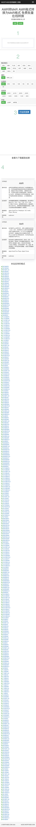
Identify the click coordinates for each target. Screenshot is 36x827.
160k (13, 84)
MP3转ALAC (6, 285)
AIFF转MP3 (6, 493)
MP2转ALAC (6, 814)
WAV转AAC (6, 297)
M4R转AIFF (6, 433)
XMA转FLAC (6, 723)
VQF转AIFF (6, 710)
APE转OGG (6, 651)
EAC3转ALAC (6, 613)
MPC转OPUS (6, 759)
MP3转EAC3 (6, 288)
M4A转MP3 (6, 392)
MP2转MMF (6, 813)
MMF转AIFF (6, 534)
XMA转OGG (6, 727)
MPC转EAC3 (6, 767)
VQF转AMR (6, 715)
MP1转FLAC (6, 774)
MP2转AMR (6, 816)
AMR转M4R (6, 579)
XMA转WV (5, 744)
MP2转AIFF (6, 811)
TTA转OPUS (6, 683)
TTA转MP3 (6, 670)
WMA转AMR (6, 463)
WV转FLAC (6, 623)
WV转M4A (5, 628)
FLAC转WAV (6, 318)
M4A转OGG (6, 399)
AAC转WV (5, 365)
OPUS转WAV (6, 470)
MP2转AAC (6, 801)
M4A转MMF (6, 409)
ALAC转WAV (6, 545)
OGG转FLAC (6, 370)
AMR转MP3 (6, 569)
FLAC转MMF (6, 333)
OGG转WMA (6, 379)
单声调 (15, 102)
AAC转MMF (6, 359)
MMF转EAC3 (6, 540)
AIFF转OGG (6, 500)
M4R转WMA (6, 429)
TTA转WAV (6, 671)
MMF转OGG (6, 525)
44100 (14, 93)
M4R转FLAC (6, 421)
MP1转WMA (6, 782)
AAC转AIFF (6, 357)
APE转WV (5, 668)
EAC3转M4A (6, 602)
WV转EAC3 (6, 641)
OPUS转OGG (6, 475)
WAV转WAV (6, 293)
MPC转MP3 (6, 745)
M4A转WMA (6, 404)
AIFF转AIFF (6, 508)
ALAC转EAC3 (6, 565)
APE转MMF (6, 661)
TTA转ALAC (6, 688)
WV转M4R (5, 629)
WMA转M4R (6, 453)
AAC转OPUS (6, 355)
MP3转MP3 (6, 266)
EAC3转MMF (6, 611)
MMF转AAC (6, 523)
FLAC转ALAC (6, 335)
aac (3, 77)
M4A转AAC (6, 397)
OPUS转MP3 (6, 468)
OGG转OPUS (6, 381)
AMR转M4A (6, 577)
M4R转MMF (6, 434)
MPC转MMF (6, 762)
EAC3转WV (6, 618)
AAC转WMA (6, 354)
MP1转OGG (6, 777)
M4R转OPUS (6, 431)
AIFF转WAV (6, 495)
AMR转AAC (6, 574)
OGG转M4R (6, 377)
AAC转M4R (6, 352)
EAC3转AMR (6, 614)
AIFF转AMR (6, 513)
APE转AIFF (6, 660)
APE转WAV (6, 646)
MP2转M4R (6, 806)
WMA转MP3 (6, 443)
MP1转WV (5, 794)
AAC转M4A (6, 350)
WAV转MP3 (6, 291)
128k (18, 84)
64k (32, 84)
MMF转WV (6, 542)
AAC (19, 65)
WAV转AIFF (6, 307)
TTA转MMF (6, 686)
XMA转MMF (6, 737)
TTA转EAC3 (6, 692)
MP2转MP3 (6, 796)
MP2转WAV (6, 797)
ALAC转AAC (6, 549)
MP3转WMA (6, 278)
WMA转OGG (6, 449)
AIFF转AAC (6, 498)
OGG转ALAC (6, 386)
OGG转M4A (6, 376)
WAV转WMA (6, 303)
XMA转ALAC (6, 739)
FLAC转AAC (6, 322)
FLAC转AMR (6, 337)
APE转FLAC (6, 648)
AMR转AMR (6, 589)
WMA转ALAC (6, 461)
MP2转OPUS (6, 809)
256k (8, 84)
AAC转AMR (6, 362)
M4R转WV (5, 441)
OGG (24, 65)
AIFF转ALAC (6, 512)
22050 (4, 96)
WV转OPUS (6, 633)
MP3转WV (5, 290)
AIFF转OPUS (6, 507)
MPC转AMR (6, 765)
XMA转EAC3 (6, 742)
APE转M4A (6, 653)
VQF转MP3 (6, 695)
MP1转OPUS (6, 784)
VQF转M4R (6, 705)
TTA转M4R (6, 680)
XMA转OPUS (6, 734)
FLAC (13, 65)
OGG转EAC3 (6, 389)
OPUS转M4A (6, 476)
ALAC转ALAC (6, 562)
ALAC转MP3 (6, 544)
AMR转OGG (6, 576)
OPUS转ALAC (6, 486)
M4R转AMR (6, 438)
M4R (3, 68)
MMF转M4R (6, 528)
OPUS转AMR (6, 488)
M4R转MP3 (6, 418)
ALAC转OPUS (6, 557)
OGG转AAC (6, 372)
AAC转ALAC (6, 360)
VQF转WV (5, 718)
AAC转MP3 (6, 342)
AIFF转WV (5, 517)
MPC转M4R (6, 755)
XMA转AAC (6, 725)
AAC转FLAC (6, 345)
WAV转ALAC (6, 310)
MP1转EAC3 (6, 792)
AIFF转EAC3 (6, 515)
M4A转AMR (6, 413)
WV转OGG (6, 626)
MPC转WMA (6, 757)
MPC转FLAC (6, 749)
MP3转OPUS (6, 280)
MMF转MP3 (6, 518)
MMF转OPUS (6, 532)
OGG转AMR (6, 387)
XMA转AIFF (6, 735)
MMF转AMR (6, 539)
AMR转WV (5, 592)
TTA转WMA (6, 681)
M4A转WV (5, 416)
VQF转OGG (6, 702)
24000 (26, 93)
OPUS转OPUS (6, 481)
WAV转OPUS (6, 305)
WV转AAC (5, 624)
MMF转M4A (6, 527)
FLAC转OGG (6, 323)
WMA (8, 68)
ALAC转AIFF (6, 559)
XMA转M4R (6, 730)
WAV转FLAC (6, 295)
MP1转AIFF (6, 786)
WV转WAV (5, 621)
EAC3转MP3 (6, 594)
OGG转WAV (6, 369)
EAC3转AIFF (6, 609)
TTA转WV (5, 693)
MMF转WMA (6, 530)
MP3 (3, 65)
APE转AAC (6, 650)
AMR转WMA (6, 581)
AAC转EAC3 (6, 364)
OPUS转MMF (6, 485)
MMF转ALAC (6, 537)
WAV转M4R (6, 302)
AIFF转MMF (6, 510)
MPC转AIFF (6, 760)
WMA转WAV (6, 444)
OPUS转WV (6, 492)
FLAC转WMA (6, 328)
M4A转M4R (6, 402)
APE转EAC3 (6, 666)
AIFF (20, 68)
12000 (15, 96)
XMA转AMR (6, 740)
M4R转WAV (6, 419)
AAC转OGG (6, 349)
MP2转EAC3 (6, 818)
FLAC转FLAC (6, 320)
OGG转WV (6, 391)
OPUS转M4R (6, 478)
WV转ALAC (6, 638)
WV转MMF (6, 636)
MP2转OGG (6, 802)
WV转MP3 (5, 619)
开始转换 (23, 111)
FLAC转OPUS (6, 330)
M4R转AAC (6, 423)
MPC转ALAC (6, 764)
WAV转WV (5, 315)
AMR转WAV (6, 571)
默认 (3, 84)
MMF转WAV (6, 520)
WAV (8, 65)
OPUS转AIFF (6, 483)
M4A (29, 65)
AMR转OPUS (6, 582)
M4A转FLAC (6, 396)
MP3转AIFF (6, 281)
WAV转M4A (6, 300)
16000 (10, 96)
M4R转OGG (6, 424)
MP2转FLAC (6, 799)
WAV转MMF (6, 308)
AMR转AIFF (6, 584)
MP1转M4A (6, 779)
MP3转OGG (6, 273)
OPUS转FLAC (6, 471)
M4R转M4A (6, 426)
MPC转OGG (6, 752)
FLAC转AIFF (6, 332)
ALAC (30, 68)
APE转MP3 (6, 644)
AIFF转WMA (6, 505)
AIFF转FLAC (6, 497)
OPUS (14, 68)
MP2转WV (5, 819)
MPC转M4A (6, 754)
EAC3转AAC (6, 599)
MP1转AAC (6, 776)
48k (3, 87)
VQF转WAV (6, 697)
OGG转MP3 (6, 367)
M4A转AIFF (6, 407)
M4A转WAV (6, 394)
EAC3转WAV (6, 596)
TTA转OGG (6, 676)
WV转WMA (6, 631)
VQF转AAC (6, 700)
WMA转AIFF (6, 458)
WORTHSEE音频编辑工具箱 (11, 2)
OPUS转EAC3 (6, 490)
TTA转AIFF (6, 685)
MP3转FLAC (6, 270)
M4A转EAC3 (6, 414)
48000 (9, 93)
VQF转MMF (6, 712)
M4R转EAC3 (6, 439)
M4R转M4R (6, 428)
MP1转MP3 (6, 771)
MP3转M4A (6, 275)
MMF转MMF (6, 535)
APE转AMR (6, 665)
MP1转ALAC (6, 789)
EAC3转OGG (6, 601)
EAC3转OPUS (6, 607)
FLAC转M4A (6, 325)
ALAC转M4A (6, 552)
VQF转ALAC (6, 713)
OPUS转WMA (6, 480)
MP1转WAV (6, 772)
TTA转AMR (6, 690)
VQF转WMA (6, 707)
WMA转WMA (6, 455)
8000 (27, 96)
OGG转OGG (6, 374)
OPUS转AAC (6, 473)
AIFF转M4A (6, 502)
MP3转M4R (6, 276)
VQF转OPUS (6, 708)
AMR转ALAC (6, 587)
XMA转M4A (6, 729)
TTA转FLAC (6, 673)
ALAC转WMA (6, 555)
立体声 (9, 102)
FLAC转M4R (6, 327)
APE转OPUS (6, 658)
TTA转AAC (5, 675)
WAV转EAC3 (6, 313)
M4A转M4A (6, 401)
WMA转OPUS (6, 456)
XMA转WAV (6, 722)
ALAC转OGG (6, 550)
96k (23, 84)
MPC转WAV (6, 747)
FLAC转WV (6, 340)
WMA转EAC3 (6, 465)
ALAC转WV (6, 567)
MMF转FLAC (6, 522)
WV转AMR (5, 639)
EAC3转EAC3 (6, 616)
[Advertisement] (18, 136)
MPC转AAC (6, 750)
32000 (20, 93)
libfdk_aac (9, 77)
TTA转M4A (6, 678)
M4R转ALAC (6, 436)
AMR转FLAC (6, 572)
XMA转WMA (6, 732)
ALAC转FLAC (6, 547)
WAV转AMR (6, 312)
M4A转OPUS (6, 406)
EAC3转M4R (6, 604)
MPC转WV (5, 769)
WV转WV (5, 643)
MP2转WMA (6, 808)
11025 (21, 96)
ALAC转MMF (6, 560)
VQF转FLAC (6, 698)
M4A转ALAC (6, 411)
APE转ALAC (6, 663)
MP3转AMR (6, 286)
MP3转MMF (6, 283)
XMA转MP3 (6, 720)
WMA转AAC (6, 448)
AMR (3, 71)
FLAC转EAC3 (6, 339)
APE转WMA (6, 656)
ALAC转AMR (6, 564)
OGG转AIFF (6, 382)
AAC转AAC (6, 347)
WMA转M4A (6, 451)
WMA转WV (6, 466)
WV (14, 71)
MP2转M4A (6, 804)
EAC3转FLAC (6, 597)
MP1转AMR (6, 791)
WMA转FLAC (6, 446)
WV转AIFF (5, 634)
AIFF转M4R (6, 503)
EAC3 (8, 71)
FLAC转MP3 (6, 317)
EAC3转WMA (6, 606)
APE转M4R (6, 655)
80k (28, 84)
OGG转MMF (6, 384)
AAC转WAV (6, 344)
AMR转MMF (6, 586)
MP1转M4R (6, 781)
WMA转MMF (6, 460)
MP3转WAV (6, 268)
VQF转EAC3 (6, 717)
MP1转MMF (6, 787)
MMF (25, 68)
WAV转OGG (6, 298)
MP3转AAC (6, 271)
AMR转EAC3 (6, 591)
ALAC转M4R (6, 554)
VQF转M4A (6, 703)
